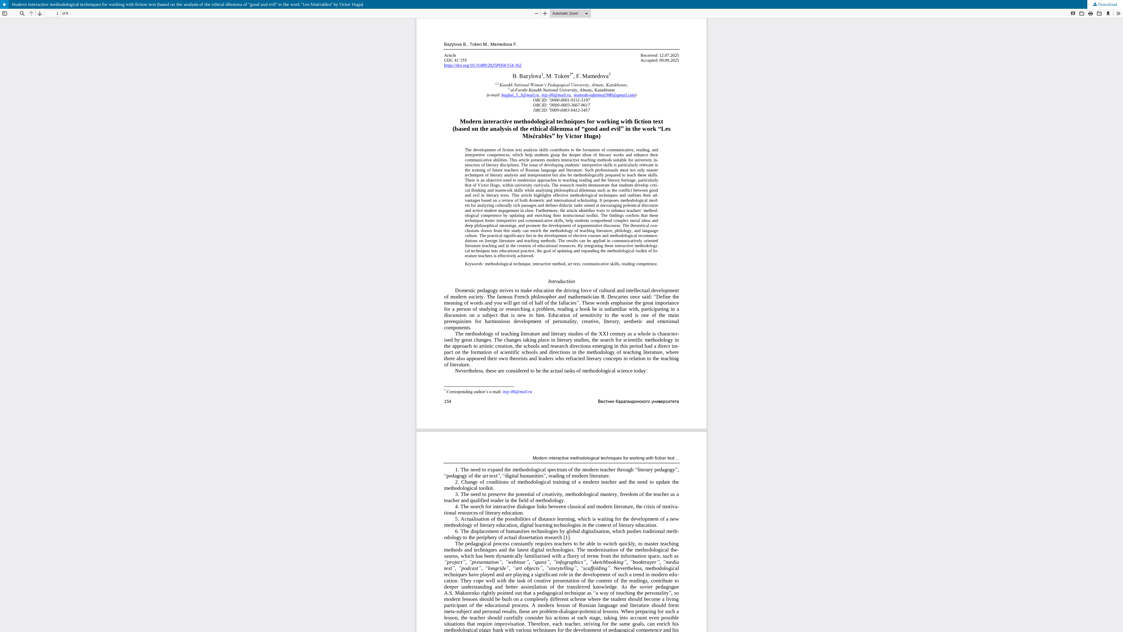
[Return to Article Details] (4, 4)
